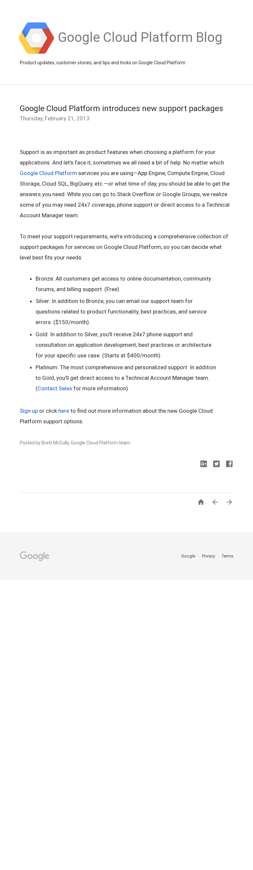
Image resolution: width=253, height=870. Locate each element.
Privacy (209, 556)
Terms (227, 556)
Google (188, 556)
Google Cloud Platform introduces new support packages (121, 108)
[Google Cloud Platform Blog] (140, 53)
